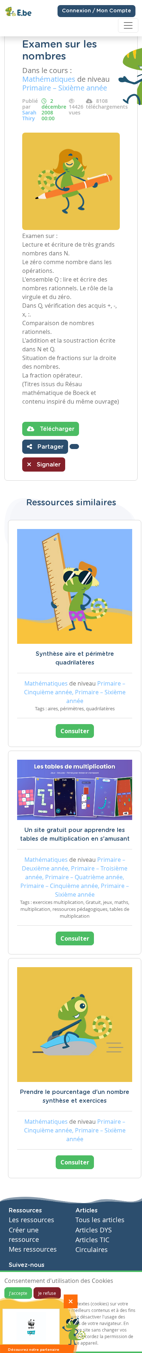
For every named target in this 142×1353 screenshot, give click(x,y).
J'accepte (18, 1293)
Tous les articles (100, 1220)
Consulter (74, 731)
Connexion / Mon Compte (96, 10)
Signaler (47, 465)
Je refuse (47, 1293)
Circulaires (91, 1249)
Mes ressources (33, 1249)
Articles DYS (93, 1230)
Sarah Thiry (29, 115)
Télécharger (56, 429)
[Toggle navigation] (128, 25)
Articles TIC (92, 1240)
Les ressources (31, 1220)
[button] (74, 446)
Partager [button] (49, 447)
